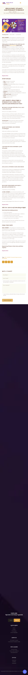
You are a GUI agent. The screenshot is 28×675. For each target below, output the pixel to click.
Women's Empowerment (16, 257)
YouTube (14, 661)
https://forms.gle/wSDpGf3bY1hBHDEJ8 (11, 89)
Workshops (4, 258)
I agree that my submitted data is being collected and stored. (14, 294)
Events (14, 629)
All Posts (14, 11)
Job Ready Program (14, 640)
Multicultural (13, 45)
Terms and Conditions (14, 651)
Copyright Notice (14, 652)
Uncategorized (5, 34)
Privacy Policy (14, 649)
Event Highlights (14, 632)
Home (10, 11)
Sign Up (17, 620)
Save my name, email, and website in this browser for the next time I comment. (14, 281)
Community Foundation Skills (14, 641)
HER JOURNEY (7, 257)
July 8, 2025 (11, 34)
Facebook (14, 660)
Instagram (14, 663)
